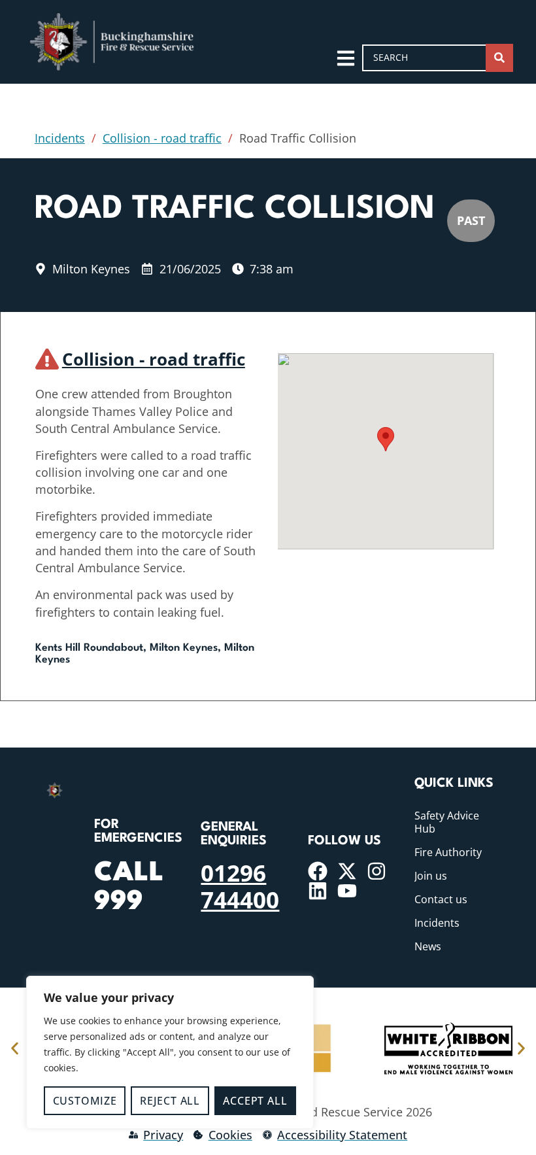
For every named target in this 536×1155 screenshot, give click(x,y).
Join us (430, 876)
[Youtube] (347, 891)
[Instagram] (376, 871)
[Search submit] (499, 58)
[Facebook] (317, 871)
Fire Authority (448, 852)
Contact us (440, 899)
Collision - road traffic (162, 138)
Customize (85, 1101)
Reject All (170, 1101)
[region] (170, 1052)
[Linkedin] (317, 891)
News (427, 946)
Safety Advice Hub (446, 822)
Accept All (255, 1101)
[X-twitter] (347, 871)
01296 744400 (240, 885)
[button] (385, 439)
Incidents (60, 138)
